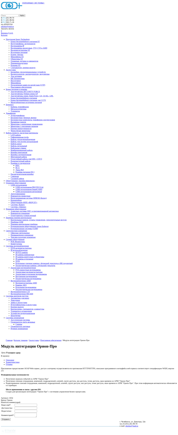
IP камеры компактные (24, 255)
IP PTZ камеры (21, 252)
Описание (10, 360)
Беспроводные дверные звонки (23, 118)
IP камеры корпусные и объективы (29, 257)
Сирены (18, 324)
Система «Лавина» (18, 207)
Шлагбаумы (15, 316)
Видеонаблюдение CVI (20, 292)
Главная (9, 340)
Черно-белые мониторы (20, 131)
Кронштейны (16, 200)
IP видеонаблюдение (19, 250)
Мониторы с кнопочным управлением (27, 124)
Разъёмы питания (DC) (24, 172)
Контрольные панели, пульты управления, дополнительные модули (39, 220)
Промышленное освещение (22, 235)
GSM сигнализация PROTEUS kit (29, 187)
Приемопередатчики (19, 63)
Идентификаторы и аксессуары (24, 305)
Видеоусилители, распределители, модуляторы (30, 74)
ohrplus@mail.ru (7, 26)
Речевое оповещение (19, 329)
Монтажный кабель (19, 157)
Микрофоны (16, 83)
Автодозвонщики (18, 194)
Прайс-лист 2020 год (59, 335)
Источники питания (19, 52)
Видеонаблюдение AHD (21, 281)
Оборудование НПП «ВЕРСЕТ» (24, 202)
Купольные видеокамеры (25, 287)
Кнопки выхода (17, 307)
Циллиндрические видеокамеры (28, 289)
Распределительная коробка (22, 174)
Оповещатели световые (20, 326)
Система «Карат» (18, 205)
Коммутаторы (16, 244)
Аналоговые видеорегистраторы (29, 272)
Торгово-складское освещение (23, 237)
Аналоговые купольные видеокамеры (31, 274)
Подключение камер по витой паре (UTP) (28, 85)
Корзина (4, 33)
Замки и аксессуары (19, 302)
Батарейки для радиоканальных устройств (28, 72)
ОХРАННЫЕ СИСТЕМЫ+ (33, 3)
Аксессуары (11, 70)
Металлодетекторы (18, 109)
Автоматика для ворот (20, 298)
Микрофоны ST (17, 57)
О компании (6, 335)
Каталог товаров (20, 340)
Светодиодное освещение (16, 231)
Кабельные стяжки (18, 148)
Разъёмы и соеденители (20, 163)
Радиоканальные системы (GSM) (24, 229)
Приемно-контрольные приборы (24, 224)
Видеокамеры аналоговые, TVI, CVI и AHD (29, 48)
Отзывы (9, 364)
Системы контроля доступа (17, 296)
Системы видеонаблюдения (17, 246)
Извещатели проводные (20, 196)
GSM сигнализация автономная (28, 192)
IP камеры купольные (24, 259)
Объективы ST (17, 59)
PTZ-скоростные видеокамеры (28, 270)
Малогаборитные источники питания (26, 102)
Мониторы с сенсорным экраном (24, 126)
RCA (17, 168)
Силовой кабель (17, 179)
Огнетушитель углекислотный (23, 215)
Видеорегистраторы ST (20, 50)
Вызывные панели (18, 122)
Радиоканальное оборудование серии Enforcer (30, 226)
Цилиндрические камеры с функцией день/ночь (35, 266)
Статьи (75, 335)
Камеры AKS (21, 285)
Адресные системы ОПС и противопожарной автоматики (35, 211)
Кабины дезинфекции (20, 107)
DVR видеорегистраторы (21, 248)
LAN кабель (16, 135)
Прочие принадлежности (21, 128)
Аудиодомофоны (18, 115)
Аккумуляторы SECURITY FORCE (25, 92)
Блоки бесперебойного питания (24, 98)
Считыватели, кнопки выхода (23, 68)
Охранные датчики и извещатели (24, 61)
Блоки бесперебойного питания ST (25, 41)
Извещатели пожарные (20, 213)
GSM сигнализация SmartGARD (28, 189)
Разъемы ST (15, 65)
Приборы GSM (17, 222)
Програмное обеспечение (21, 87)
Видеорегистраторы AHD (26, 283)
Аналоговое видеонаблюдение (23, 268)
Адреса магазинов (39, 335)
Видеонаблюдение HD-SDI (22, 294)
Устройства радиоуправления (23, 313)
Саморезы (15, 176)
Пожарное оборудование (16, 209)
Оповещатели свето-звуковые (23, 322)
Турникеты (15, 111)
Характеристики (12, 362)
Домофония (10, 113)
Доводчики (15, 300)
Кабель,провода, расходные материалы (22, 133)
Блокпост (10, 105)
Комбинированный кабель (22, 150)
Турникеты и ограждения (21, 311)
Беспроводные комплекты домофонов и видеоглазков (33, 120)
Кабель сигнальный (19, 146)
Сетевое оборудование (15, 239)
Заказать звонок (7, 29)
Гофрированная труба (20, 137)
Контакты (87, 335)
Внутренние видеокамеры (26, 276)
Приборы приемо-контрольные (19, 218)
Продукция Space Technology (18, 39)
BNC (17, 165)
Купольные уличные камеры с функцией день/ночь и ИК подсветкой (44, 263)
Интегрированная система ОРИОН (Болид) (29, 198)
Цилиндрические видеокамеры (28, 279)
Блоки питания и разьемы (16, 89)
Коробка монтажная (19, 152)
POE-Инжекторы (18, 242)
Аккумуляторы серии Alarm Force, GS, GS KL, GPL (32, 96)
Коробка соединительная (21, 155)
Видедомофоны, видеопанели (23, 44)
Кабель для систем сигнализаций (24, 142)
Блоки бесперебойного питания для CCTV (28, 100)
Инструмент (16, 81)
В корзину (5, 356)
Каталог (4, 35)
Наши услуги (22, 335)
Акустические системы (20, 320)
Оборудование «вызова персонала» (20, 181)
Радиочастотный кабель (20, 161)
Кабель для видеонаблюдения (23, 139)
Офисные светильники (20, 233)
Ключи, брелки (17, 55)
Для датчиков (16, 76)
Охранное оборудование (16, 183)
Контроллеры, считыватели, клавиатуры (27, 309)
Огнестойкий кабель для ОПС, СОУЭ (26, 159)
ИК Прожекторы (18, 78)
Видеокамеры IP (17, 46)
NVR (17, 261)
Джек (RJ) (19, 170)
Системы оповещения (15, 318)
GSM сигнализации (19, 185)
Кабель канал (16, 144)
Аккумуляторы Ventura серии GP (24, 94)
